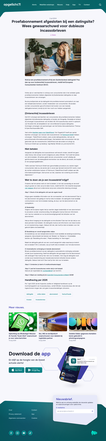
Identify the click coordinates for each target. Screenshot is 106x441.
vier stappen (29, 188)
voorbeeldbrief (48, 271)
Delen (54, 35)
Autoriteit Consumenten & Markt (58, 275)
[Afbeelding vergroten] (78, 41)
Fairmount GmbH (68, 135)
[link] (12, 4)
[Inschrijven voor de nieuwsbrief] (92, 411)
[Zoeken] (100, 4)
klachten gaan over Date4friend (43, 132)
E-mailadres (60, 408)
